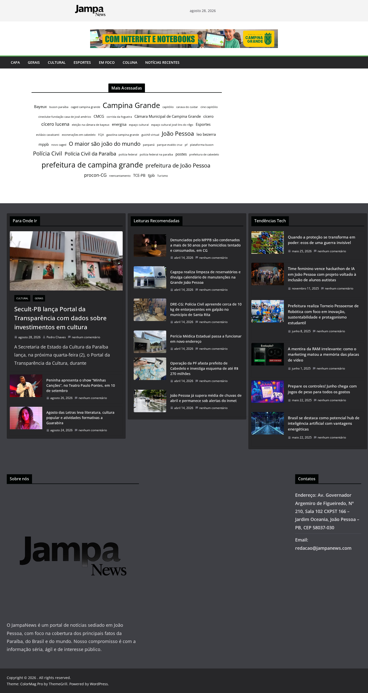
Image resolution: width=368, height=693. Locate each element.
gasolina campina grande (122, 134)
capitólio (168, 107)
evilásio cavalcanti (47, 134)
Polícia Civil (47, 153)
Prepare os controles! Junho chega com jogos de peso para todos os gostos (322, 389)
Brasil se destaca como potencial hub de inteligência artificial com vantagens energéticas (323, 423)
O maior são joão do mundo (104, 143)
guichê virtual (150, 134)
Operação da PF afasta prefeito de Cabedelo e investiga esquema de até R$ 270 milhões (204, 368)
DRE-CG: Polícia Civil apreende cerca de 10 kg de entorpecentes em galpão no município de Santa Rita (206, 309)
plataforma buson (202, 144)
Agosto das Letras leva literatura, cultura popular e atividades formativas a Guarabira (80, 417)
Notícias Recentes (162, 62)
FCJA (101, 134)
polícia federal (128, 154)
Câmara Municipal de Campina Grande (167, 116)
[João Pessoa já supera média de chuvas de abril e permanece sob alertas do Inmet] (150, 402)
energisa (119, 124)
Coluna (130, 62)
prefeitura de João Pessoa (177, 165)
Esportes (82, 62)
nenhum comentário (86, 337)
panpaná (148, 144)
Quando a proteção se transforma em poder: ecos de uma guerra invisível (321, 239)
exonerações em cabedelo (79, 134)
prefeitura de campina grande (92, 165)
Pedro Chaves (56, 337)
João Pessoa (178, 134)
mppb (44, 144)
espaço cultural (139, 124)
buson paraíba (58, 107)
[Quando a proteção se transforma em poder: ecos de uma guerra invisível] (267, 245)
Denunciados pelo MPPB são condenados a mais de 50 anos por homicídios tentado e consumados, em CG (205, 245)
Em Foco (107, 62)
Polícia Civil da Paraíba (90, 153)
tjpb (151, 175)
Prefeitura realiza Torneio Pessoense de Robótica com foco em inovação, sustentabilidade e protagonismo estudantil (323, 314)
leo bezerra (206, 134)
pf (186, 144)
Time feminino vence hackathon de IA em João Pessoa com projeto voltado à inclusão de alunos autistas (322, 274)
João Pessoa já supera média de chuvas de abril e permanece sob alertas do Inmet (206, 398)
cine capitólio (209, 107)
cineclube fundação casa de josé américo (64, 116)
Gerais (34, 62)
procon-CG (95, 175)
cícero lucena (55, 124)
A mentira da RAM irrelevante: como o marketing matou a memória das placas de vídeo (323, 354)
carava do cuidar (187, 107)
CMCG (99, 116)
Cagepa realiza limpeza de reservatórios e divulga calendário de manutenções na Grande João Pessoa (205, 277)
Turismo (162, 176)
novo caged (58, 144)
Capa (15, 62)
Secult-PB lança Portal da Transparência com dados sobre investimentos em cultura (60, 318)
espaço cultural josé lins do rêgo (172, 124)
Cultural (57, 62)
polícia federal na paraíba (156, 154)
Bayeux (40, 106)
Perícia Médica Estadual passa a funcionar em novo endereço (206, 339)
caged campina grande (85, 107)
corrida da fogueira (119, 116)
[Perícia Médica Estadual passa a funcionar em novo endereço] (150, 342)
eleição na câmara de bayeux (90, 124)
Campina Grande (131, 105)
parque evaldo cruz (169, 144)
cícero (208, 116)
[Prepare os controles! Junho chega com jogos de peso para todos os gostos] (267, 394)
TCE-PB (139, 175)
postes (181, 154)
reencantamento (120, 176)
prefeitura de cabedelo (204, 154)
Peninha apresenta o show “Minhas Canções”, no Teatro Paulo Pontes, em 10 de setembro (80, 385)
